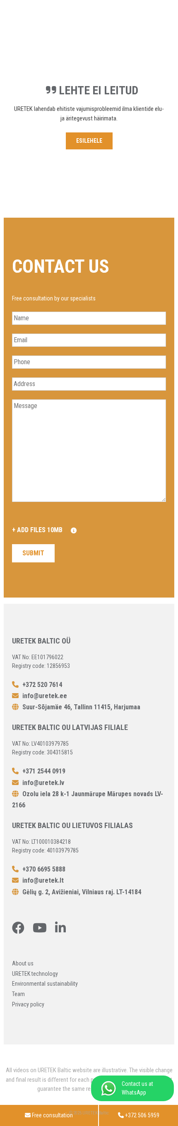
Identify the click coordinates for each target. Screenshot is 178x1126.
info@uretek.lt (43, 880)
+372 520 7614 (41, 685)
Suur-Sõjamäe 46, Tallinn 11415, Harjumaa (80, 707)
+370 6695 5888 (43, 869)
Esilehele (89, 140)
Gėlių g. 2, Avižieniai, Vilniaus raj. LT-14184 (81, 892)
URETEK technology (35, 973)
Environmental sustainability (45, 983)
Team (18, 994)
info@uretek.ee (44, 696)
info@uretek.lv (43, 783)
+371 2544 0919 (43, 771)
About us (23, 963)
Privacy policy (28, 1004)
